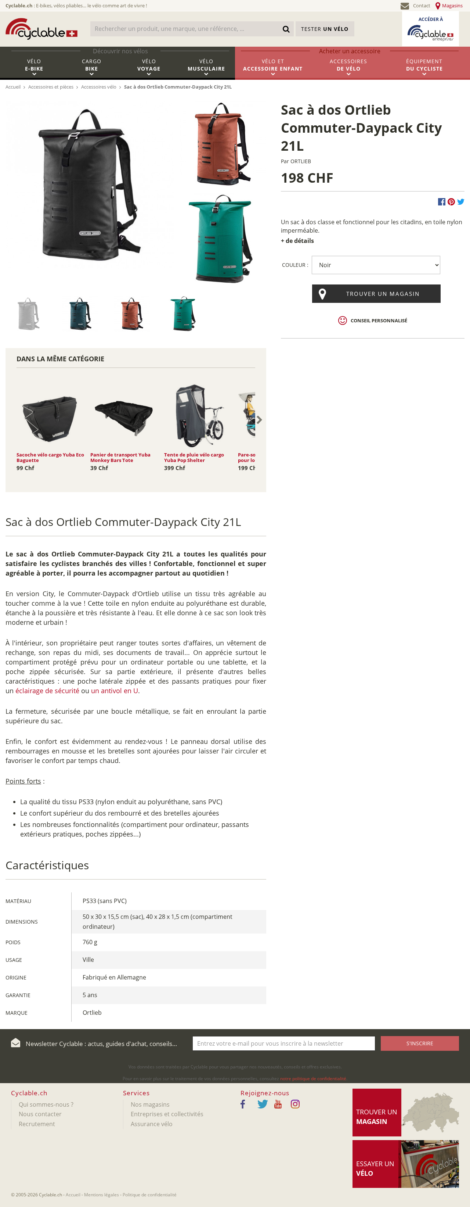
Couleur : (295, 264)
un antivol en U (114, 690)
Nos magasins (150, 1104)
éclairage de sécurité (47, 690)
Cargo (91, 65)
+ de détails (297, 241)
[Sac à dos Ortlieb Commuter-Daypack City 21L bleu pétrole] (28, 313)
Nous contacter (40, 1114)
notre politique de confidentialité (313, 1078)
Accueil (73, 1195)
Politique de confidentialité (150, 1195)
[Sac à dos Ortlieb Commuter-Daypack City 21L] (90, 184)
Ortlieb (300, 161)
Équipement (424, 65)
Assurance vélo (152, 1124)
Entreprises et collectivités (167, 1114)
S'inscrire (419, 1043)
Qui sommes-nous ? (46, 1104)
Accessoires (348, 65)
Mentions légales (101, 1195)
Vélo (34, 65)
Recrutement (37, 1124)
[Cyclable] (41, 28)
